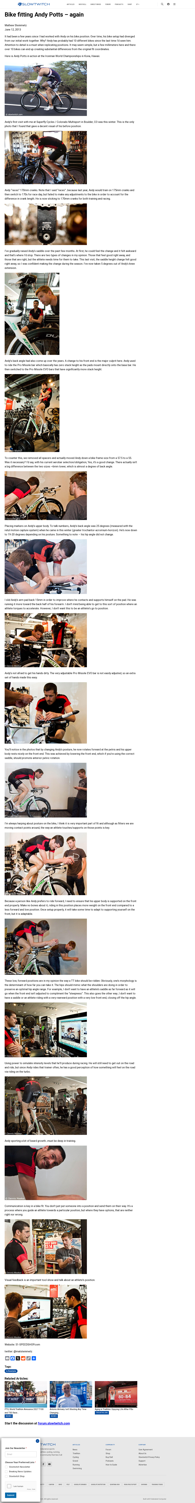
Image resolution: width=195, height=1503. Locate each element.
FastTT (41, 1484)
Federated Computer (158, 1499)
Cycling (76, 1457)
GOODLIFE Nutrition (98, 1484)
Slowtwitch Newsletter (19, 1467)
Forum (108, 4)
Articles (71, 4)
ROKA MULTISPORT (130, 1484)
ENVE (60, 1484)
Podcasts (119, 4)
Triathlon (76, 1453)
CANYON (51, 1484)
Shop (130, 4)
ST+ (137, 4)
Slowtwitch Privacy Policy (149, 1457)
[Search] (162, 4)
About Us (142, 1453)
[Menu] (174, 4)
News (75, 1450)
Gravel (75, 1461)
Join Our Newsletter (16, 1448)
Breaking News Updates (20, 1471)
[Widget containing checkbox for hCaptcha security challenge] (21, 1486)
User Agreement (146, 1450)
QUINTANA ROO (115, 1484)
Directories (96, 4)
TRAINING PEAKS (157, 1484)
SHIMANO (144, 1484)
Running (76, 1465)
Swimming (77, 1468)
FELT (68, 1484)
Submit (10, 1495)
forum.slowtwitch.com (54, 1423)
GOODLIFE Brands (80, 1484)
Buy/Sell (82, 4)
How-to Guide (111, 1465)
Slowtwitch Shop (17, 1476)
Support (142, 1461)
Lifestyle (11, 1371)
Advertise (143, 1465)
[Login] (168, 4)
